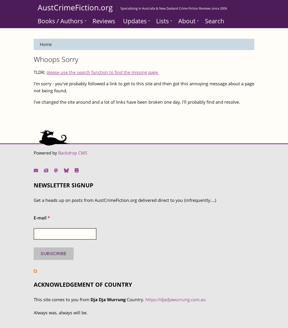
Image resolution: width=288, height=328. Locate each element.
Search (214, 21)
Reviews (103, 21)
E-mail (42, 218)
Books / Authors (60, 21)
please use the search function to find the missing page (102, 72)
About (187, 21)
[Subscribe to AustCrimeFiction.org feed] (35, 271)
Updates (135, 21)
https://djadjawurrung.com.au (175, 300)
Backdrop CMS (72, 153)
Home (46, 44)
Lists (162, 21)
